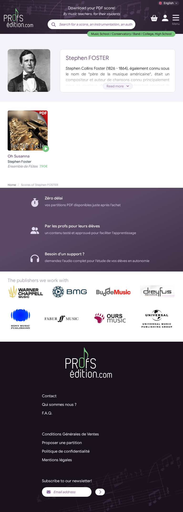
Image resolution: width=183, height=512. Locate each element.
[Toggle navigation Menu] (176, 17)
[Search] (53, 24)
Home (12, 185)
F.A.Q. (47, 413)
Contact (49, 396)
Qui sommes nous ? (59, 404)
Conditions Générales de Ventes (70, 434)
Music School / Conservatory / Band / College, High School (131, 34)
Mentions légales (57, 460)
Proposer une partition (62, 442)
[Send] (100, 492)
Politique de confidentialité (66, 451)
